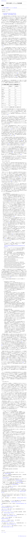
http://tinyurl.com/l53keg (14, 501)
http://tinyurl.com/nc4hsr (15, 484)
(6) (10, 240)
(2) (14, 216)
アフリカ (10, 7)
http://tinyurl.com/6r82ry (8, 473)
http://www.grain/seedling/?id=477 (5, 521)
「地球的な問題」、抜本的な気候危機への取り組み (9, 14)
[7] (10, 134)
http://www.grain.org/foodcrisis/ (20, 503)
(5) (5, 238)
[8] (14, 135)
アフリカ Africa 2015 (14, 7)
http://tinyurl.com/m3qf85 (19, 482)
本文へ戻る (11, 487)
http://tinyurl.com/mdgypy (10, 515)
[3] (16, 76)
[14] (19, 176)
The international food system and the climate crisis (9, 13)
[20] (23, 362)
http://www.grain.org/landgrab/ (5, 507)
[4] (8, 114)
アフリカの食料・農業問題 (4, 7)
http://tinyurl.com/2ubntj (4, 518)
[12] (12, 152)
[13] (21, 154)
